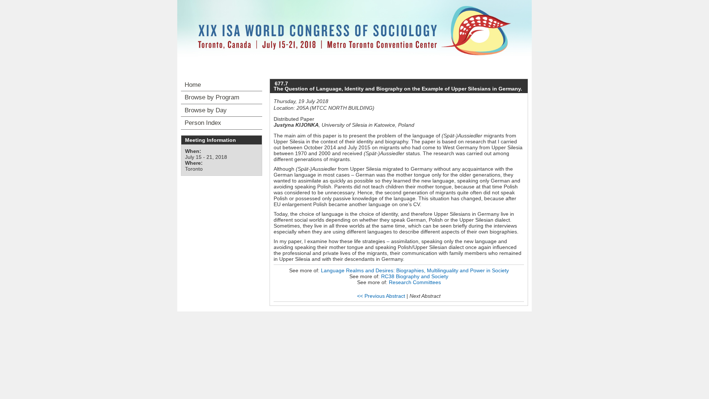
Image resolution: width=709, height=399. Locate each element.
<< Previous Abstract (381, 296)
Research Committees (415, 282)
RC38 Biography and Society (414, 276)
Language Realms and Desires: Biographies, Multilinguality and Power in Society (415, 270)
